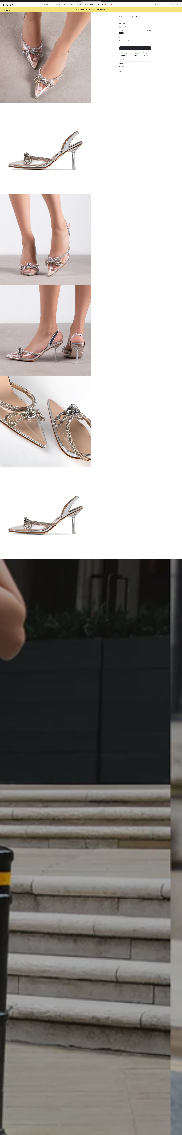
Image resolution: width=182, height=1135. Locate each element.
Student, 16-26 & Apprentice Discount (91, 1)
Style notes (123, 59)
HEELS (58, 4)
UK (120, 30)
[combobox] (163, 4)
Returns (121, 66)
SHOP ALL (105, 4)
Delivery (121, 63)
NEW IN (46, 4)
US (122, 30)
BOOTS (52, 4)
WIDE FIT (85, 4)
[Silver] (120, 26)
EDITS (98, 4)
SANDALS (78, 4)
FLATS (64, 4)
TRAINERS (71, 4)
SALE (111, 4)
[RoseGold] (124, 26)
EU (125, 30)
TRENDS (92, 4)
